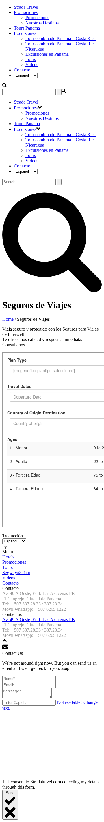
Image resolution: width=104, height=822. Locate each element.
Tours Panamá (27, 28)
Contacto (22, 69)
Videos (31, 64)
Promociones (26, 12)
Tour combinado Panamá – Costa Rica (60, 38)
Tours (30, 59)
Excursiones (25, 33)
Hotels (8, 556)
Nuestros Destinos (42, 22)
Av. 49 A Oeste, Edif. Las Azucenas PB (38, 619)
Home (8, 319)
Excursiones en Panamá (47, 54)
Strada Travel (26, 7)
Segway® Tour (16, 572)
